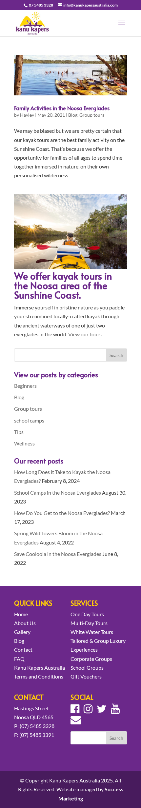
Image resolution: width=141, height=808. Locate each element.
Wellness (24, 443)
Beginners (25, 386)
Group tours (91, 115)
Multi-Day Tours (89, 623)
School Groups (87, 667)
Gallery (22, 632)
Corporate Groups (91, 659)
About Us (25, 623)
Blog (72, 115)
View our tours (85, 334)
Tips (19, 432)
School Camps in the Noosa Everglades (57, 492)
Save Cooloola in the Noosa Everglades (57, 554)
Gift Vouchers (86, 676)
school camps (29, 420)
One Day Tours (87, 614)
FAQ (19, 659)
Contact (23, 649)
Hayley (27, 115)
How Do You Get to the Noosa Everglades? (62, 513)
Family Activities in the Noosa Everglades (62, 107)
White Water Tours (91, 632)
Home (21, 614)
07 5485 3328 (40, 5)
